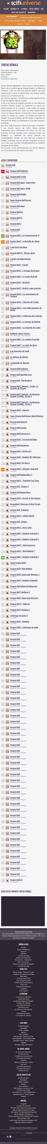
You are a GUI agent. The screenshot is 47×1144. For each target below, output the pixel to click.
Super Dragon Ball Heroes (20, 200)
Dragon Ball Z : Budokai (19, 621)
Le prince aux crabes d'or (23, 997)
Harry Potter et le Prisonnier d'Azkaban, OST (23, 1120)
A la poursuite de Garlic (19, 351)
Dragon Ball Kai (16, 212)
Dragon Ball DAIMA (18, 194)
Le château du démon (19, 357)
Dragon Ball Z (15, 223)
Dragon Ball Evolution (19, 170)
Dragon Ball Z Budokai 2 (20, 609)
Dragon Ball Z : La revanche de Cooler (25, 327)
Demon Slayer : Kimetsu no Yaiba (15, 21)
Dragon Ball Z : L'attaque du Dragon (24, 270)
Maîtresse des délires (23, 1013)
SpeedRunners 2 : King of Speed (23, 1040)
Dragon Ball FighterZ (18, 422)
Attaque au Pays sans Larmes (23, 1062)
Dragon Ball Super (17, 206)
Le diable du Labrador (23, 1003)
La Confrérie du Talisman (23, 1015)
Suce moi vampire (23, 962)
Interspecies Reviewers (23, 987)
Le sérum (23, 1060)
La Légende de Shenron (19, 362)
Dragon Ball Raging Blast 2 (21, 474)
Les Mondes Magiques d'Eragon (23, 1001)
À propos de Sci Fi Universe (23, 932)
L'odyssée (23, 989)
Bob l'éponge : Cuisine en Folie (23, 1036)
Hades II (19, 24)
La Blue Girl (23, 984)
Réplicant (23, 951)
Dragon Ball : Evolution (19, 510)
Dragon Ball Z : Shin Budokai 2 (22, 551)
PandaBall (23, 1028)
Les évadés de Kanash (23, 1005)
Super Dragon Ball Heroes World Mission (26, 416)
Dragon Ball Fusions (18, 427)
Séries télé (23, 969)
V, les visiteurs (23, 991)
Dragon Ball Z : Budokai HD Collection (25, 457)
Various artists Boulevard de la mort (23, 1110)
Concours (34, 1128)
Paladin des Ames (23, 999)
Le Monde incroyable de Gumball (30, 17)
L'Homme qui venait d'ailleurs (23, 982)
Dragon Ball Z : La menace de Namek (25, 321)
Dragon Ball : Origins (18, 521)
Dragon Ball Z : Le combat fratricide (24, 339)
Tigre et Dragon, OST (23, 1118)
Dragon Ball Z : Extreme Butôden (23, 439)
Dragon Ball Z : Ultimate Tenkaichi (24, 468)
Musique (23, 1101)
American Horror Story (23, 978)
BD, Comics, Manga (23, 1049)
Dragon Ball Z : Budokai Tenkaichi (23, 580)
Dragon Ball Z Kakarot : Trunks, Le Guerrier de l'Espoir (24, 387)
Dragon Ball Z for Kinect (20, 463)
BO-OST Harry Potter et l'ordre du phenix (23, 1108)
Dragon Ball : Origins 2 (19, 486)
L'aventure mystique (18, 247)
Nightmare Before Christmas (23, 1122)
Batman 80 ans (23, 1070)
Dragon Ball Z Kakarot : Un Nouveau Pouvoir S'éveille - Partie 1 (25, 403)
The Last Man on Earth (24, 980)
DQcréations (29, 1133)
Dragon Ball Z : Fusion (19, 264)
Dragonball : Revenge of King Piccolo (25, 504)
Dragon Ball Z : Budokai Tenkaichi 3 (24, 533)
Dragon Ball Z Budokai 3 (20, 592)
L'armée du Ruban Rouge (20, 259)
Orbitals (23, 1043)
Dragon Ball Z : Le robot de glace (23, 345)
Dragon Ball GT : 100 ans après (22, 253)
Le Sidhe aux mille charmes (23, 1009)
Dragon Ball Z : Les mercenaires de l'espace (24, 295)
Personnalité (26, 1128)
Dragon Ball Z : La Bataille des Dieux (25, 241)
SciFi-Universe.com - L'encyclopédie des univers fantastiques (23, 3)
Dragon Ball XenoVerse (19, 445)
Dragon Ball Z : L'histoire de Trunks (24, 302)
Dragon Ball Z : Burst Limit (21, 527)
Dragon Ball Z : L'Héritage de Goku (24, 627)
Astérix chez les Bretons (23, 958)
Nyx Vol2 (23, 1064)
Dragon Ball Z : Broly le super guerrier (25, 288)
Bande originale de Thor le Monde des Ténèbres (24, 1116)
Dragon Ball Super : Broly (20, 188)
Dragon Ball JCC (16, 879)
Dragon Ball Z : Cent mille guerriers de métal (26, 309)
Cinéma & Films (24, 944)
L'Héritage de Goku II (19, 615)
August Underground (23, 949)
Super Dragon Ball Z (18, 562)
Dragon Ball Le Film (18, 176)
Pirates (40, 21)
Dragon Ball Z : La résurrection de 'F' (25, 235)
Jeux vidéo (23, 1023)
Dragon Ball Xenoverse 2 (20, 433)
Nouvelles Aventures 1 (24, 1068)
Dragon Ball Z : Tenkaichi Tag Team (24, 480)
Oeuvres (18, 1128)
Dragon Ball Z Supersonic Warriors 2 (24, 574)
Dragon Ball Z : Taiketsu (20, 604)
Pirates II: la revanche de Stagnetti (23, 964)
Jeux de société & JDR (24, 1075)
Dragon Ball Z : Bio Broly (20, 282)
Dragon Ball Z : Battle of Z (20, 451)
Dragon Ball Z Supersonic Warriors (24, 598)
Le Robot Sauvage (23, 966)
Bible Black (31, 21)
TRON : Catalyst (24, 1030)
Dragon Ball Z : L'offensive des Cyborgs (26, 315)
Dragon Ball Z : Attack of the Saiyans (25, 498)
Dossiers (12, 1128)
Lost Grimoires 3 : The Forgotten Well (23, 1038)
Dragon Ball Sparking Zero (21, 374)
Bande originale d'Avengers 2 (23, 1114)
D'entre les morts (23, 1007)
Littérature (23, 994)
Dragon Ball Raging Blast (20, 492)
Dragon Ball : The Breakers (21, 380)
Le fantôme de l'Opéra (23, 1090)
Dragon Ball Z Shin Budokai (21, 568)
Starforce (23, 954)
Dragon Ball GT (16, 217)
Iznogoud (23, 1104)
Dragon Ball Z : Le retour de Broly (23, 276)
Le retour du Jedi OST (23, 1106)
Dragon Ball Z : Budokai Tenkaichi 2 (24, 557)
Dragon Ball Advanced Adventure (23, 586)
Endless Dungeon (23, 1026)
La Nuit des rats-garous (23, 1066)
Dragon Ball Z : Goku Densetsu (22, 545)
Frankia (27, 24)
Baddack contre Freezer (20, 333)
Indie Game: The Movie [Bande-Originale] (23, 1112)
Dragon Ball (10, 165)
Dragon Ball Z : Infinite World (22, 515)
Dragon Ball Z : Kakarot (19, 410)
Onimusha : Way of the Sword (23, 1045)
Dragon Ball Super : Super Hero (22, 182)
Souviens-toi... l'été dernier (23, 960)
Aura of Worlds (23, 1034)
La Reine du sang (23, 956)
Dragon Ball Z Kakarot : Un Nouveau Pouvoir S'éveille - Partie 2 (25, 395)
